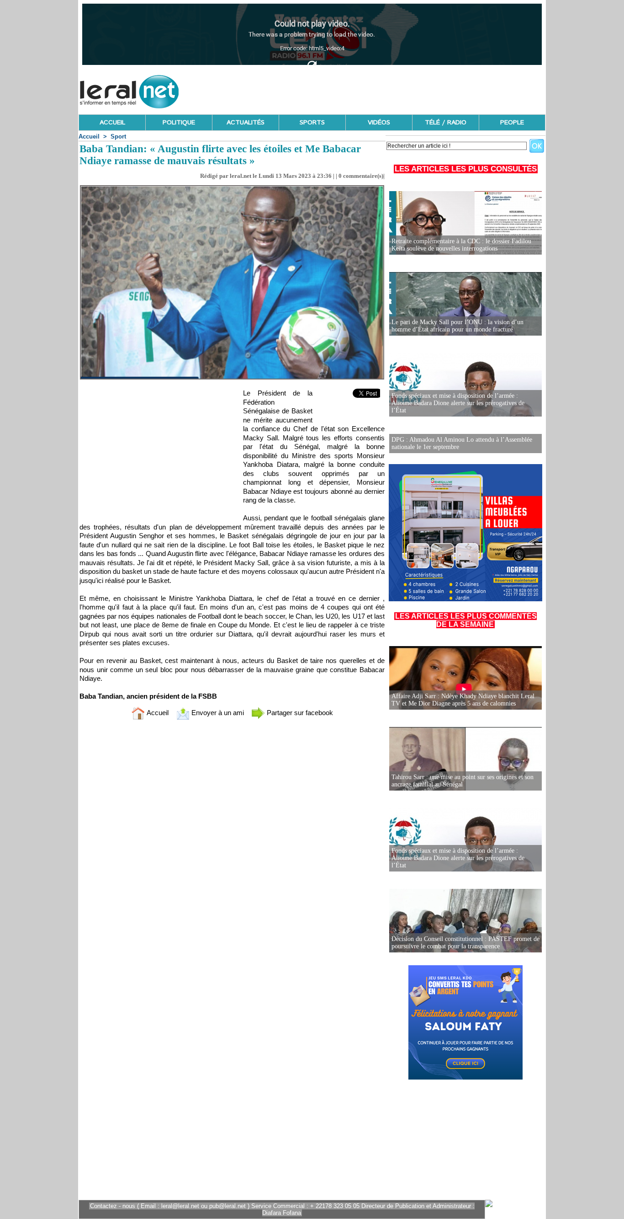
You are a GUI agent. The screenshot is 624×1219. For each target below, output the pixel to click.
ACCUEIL (112, 122)
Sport (118, 136)
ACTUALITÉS (245, 122)
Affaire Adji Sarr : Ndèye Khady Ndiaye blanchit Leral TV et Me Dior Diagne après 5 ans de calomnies (462, 700)
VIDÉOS (379, 122)
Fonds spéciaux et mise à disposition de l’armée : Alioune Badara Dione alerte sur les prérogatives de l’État (457, 403)
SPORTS (312, 122)
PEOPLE (512, 122)
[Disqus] (232, 847)
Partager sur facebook (299, 712)
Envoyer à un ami (217, 712)
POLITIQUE (179, 122)
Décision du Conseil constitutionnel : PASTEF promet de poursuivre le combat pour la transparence (465, 943)
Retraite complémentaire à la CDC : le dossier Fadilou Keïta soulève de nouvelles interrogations (461, 245)
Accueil (89, 136)
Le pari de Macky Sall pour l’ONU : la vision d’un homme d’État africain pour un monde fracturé (457, 326)
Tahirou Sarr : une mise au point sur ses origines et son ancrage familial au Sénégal (462, 781)
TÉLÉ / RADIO (445, 122)
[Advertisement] (379, 89)
